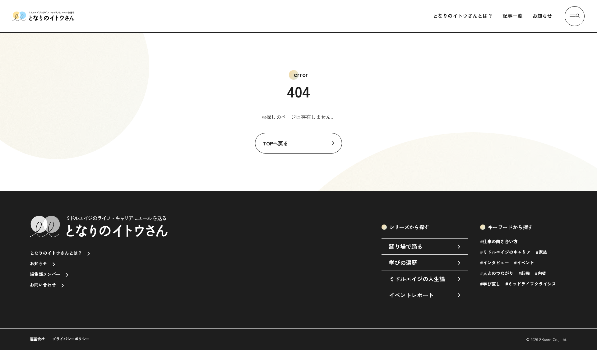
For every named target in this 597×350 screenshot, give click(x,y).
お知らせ (542, 15)
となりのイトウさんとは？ (463, 15)
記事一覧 (512, 15)
